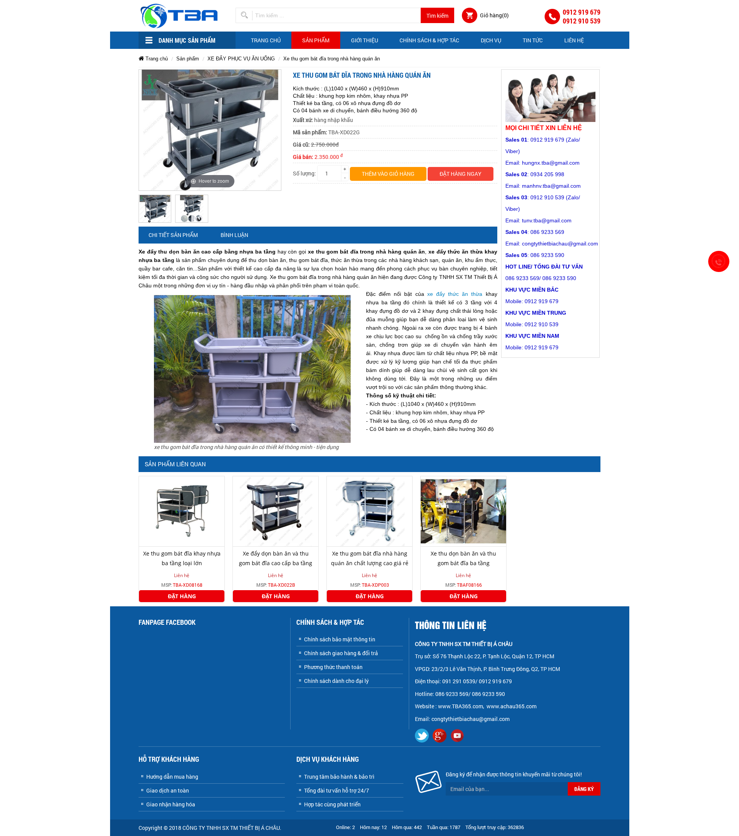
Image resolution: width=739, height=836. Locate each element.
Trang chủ (266, 40)
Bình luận (234, 235)
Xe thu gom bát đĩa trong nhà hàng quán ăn (331, 59)
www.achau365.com (512, 706)
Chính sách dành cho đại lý (336, 680)
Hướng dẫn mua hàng (172, 776)
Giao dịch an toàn (167, 790)
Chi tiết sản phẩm (173, 235)
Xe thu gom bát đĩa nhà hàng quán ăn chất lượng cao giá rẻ (369, 558)
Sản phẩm (315, 40)
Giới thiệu (364, 40)
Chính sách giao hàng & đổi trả (341, 653)
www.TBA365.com (460, 706)
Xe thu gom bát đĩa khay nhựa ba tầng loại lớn (182, 558)
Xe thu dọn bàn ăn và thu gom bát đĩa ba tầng (463, 558)
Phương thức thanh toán (333, 667)
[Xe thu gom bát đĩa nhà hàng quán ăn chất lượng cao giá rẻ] (369, 510)
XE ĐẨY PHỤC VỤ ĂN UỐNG (241, 59)
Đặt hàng (182, 596)
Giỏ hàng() (494, 15)
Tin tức (533, 40)
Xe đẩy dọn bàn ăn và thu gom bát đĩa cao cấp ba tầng (275, 558)
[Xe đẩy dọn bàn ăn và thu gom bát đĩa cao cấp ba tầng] (275, 510)
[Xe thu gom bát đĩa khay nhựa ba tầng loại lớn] (181, 510)
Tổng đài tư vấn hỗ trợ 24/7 (336, 790)
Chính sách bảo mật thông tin (339, 639)
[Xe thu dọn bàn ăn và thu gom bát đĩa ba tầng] (463, 510)
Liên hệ (574, 40)
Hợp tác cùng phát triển (332, 804)
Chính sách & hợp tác (429, 40)
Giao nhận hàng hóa (170, 804)
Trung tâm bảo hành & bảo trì (339, 776)
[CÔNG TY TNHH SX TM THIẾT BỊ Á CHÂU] (180, 15)
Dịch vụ (491, 40)
